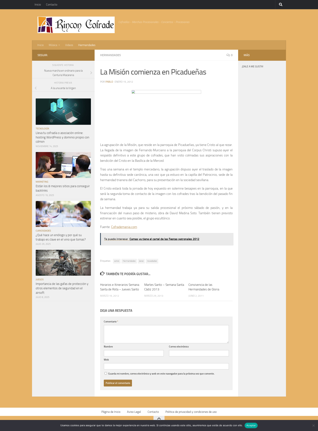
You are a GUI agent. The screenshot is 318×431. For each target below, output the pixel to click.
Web (106, 359)
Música (53, 45)
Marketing (42, 181)
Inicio (38, 4)
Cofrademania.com (124, 227)
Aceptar (251, 425)
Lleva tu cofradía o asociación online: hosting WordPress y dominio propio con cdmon (62, 137)
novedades (152, 261)
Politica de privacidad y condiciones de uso (191, 412)
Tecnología (42, 128)
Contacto (51, 4)
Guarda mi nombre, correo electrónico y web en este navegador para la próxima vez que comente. (161, 373)
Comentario (111, 321)
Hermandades (86, 45)
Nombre (108, 346)
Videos (69, 45)
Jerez (141, 261)
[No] (313, 425)
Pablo (109, 81)
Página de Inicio (110, 412)
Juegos (40, 279)
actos (116, 261)
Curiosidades (43, 230)
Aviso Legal (134, 412)
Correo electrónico (179, 346)
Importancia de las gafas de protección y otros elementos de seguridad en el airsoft (62, 288)
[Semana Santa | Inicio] (76, 25)
